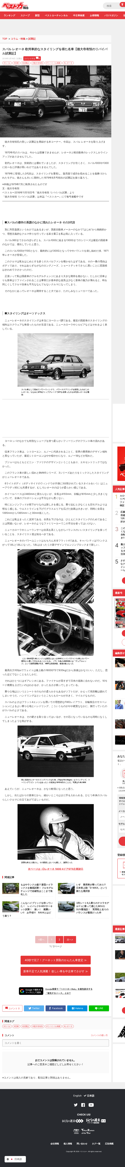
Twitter (76, 1104)
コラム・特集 (18, 38)
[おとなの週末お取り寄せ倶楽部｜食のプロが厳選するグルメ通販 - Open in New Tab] (72, 1121)
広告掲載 (109, 1144)
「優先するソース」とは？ (58, 993)
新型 (37, 15)
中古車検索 (79, 15)
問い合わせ (82, 1144)
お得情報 (94, 15)
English (77, 1095)
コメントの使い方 (99, 1035)
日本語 (90, 1095)
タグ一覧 (96, 1144)
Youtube (91, 1105)
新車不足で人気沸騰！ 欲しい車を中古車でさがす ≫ (55, 971)
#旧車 (16, 63)
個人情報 (68, 1144)
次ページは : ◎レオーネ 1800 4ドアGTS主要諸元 (55, 868)
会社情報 (54, 1144)
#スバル (7, 63)
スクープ (25, 15)
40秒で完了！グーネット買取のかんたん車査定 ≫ (56, 960)
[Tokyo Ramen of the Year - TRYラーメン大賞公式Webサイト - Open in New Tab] (84, 1132)
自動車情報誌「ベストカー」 (15, 5)
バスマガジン (111, 15)
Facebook (83, 1105)
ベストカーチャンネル (56, 15)
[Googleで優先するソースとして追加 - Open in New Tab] (31, 991)
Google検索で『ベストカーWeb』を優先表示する (69, 988)
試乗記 (32, 38)
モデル (121, 823)
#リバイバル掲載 (53, 63)
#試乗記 (25, 63)
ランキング (9, 15)
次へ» (70, 939)
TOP (4, 38)
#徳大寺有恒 (37, 63)
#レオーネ (68, 63)
